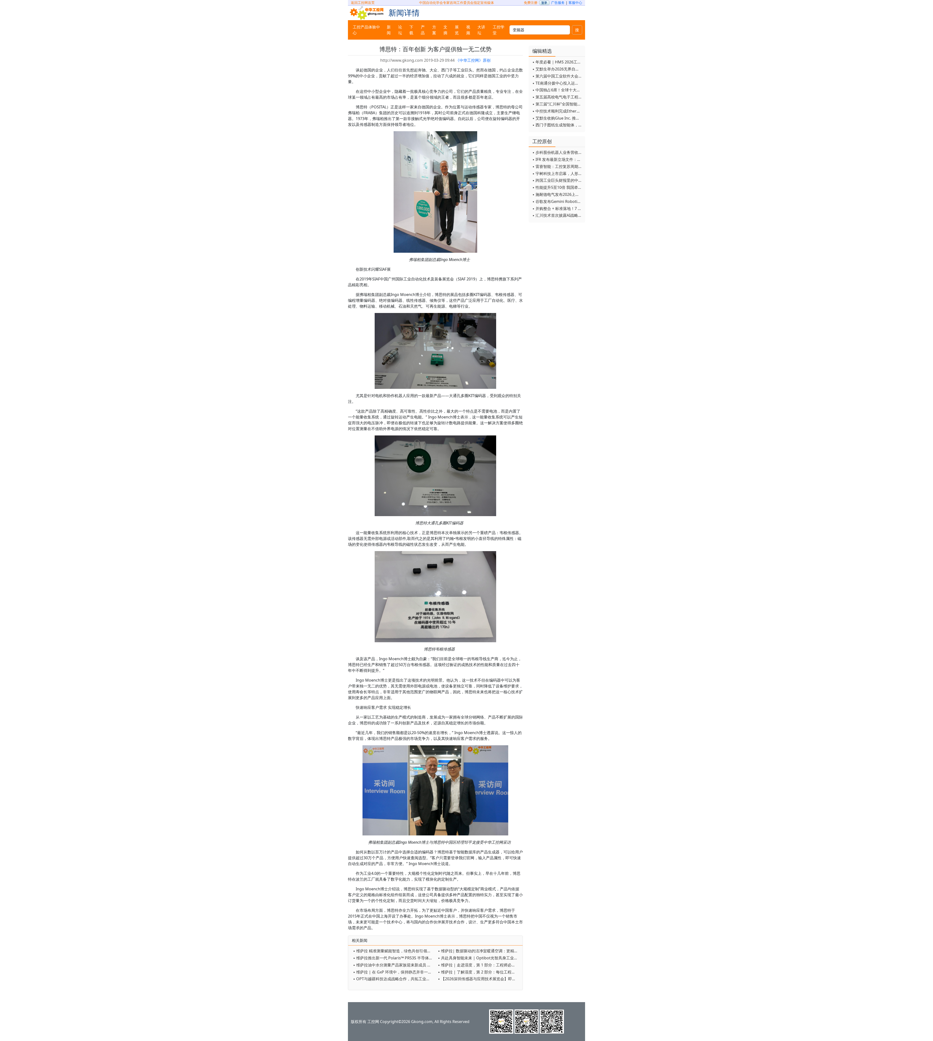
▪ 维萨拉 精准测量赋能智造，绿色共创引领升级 (394, 951)
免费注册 (530, 2)
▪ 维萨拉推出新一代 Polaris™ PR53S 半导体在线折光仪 (394, 958)
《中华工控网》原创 (473, 60)
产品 (423, 29)
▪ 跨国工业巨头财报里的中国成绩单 (557, 180)
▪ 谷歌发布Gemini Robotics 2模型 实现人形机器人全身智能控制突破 (557, 201)
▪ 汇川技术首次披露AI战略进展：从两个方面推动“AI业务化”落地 (557, 215)
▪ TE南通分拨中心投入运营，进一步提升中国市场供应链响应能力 (557, 83)
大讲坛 (481, 29)
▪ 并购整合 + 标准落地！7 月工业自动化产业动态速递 (557, 208)
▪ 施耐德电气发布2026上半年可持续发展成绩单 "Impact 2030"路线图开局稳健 (557, 194)
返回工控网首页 (363, 2)
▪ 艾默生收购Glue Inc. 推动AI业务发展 (557, 118)
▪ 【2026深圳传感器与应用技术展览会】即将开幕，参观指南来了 (479, 978)
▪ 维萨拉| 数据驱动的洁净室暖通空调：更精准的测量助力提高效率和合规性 (479, 951)
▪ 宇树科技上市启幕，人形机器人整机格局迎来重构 (557, 173)
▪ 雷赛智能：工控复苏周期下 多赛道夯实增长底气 (557, 166)
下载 (411, 29)
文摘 (445, 29)
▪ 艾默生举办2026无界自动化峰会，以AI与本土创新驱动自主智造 (557, 69)
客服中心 (575, 2)
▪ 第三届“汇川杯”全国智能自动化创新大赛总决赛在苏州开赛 (557, 104)
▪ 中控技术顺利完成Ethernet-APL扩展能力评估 (557, 111)
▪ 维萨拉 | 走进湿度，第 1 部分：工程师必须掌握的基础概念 (479, 965)
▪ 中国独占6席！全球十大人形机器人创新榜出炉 (557, 90)
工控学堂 (498, 29)
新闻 (389, 29)
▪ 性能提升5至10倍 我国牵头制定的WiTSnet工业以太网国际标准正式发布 (557, 187)
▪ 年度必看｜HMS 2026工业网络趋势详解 (557, 62)
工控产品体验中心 (366, 29)
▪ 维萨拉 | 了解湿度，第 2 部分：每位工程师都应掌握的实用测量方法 (479, 972)
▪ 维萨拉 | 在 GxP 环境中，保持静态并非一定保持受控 (394, 972)
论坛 (400, 29)
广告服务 (558, 2)
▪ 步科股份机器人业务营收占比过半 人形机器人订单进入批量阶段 (557, 152)
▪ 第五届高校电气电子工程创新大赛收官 (557, 97)
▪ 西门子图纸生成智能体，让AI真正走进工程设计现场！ (557, 125)
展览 (457, 29)
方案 (434, 29)
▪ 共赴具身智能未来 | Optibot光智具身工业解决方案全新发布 (479, 958)
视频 (468, 29)
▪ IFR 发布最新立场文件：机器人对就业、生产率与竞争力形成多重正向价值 (557, 159)
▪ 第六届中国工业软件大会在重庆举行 (557, 76)
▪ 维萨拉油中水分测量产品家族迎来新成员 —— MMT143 (394, 965)
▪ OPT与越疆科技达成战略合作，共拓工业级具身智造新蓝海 (394, 978)
